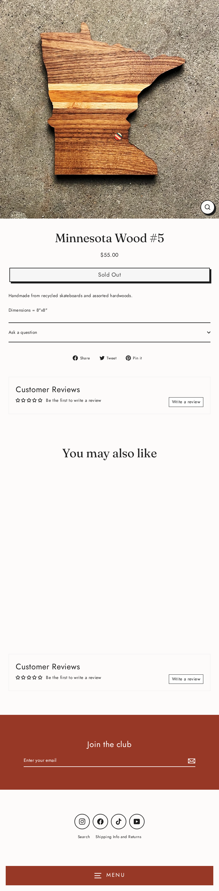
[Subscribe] (190, 760)
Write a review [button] (186, 402)
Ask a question (23, 332)
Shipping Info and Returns (118, 836)
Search (84, 836)
